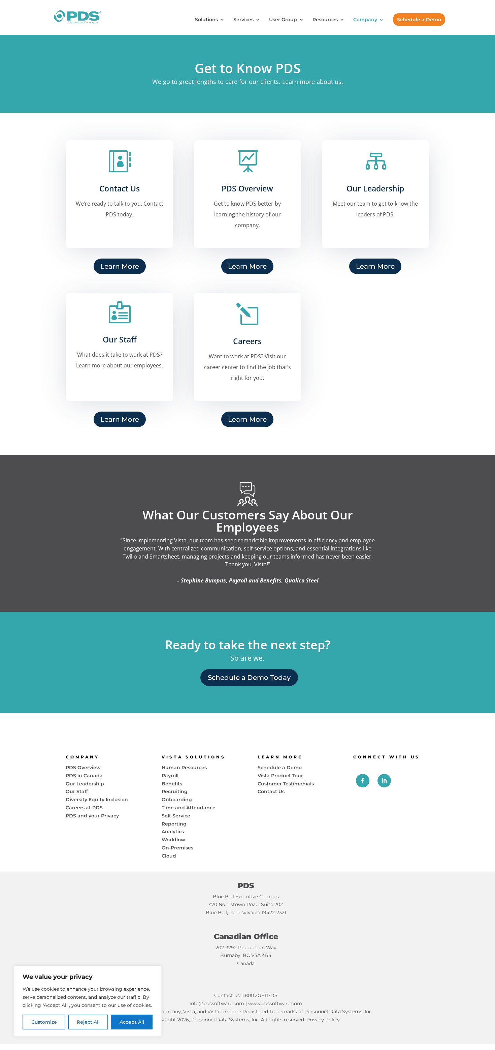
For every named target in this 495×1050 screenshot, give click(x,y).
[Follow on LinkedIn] (384, 780)
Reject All (88, 1022)
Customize (44, 1022)
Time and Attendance (189, 808)
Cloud (169, 856)
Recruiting (175, 791)
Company (365, 20)
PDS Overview (83, 767)
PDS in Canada (84, 776)
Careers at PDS (84, 808)
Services (243, 20)
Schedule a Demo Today (249, 677)
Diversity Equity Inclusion (97, 800)
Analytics (173, 832)
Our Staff (77, 791)
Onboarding (177, 800)
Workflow (173, 840)
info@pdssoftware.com (217, 1003)
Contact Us (271, 791)
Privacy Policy (323, 1020)
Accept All (132, 1022)
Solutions (206, 20)
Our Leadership (85, 784)
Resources (325, 20)
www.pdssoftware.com (275, 1003)
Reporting (174, 824)
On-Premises (177, 848)
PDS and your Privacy (92, 816)
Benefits (172, 784)
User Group (283, 20)
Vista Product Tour (280, 776)
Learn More (119, 266)
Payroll (170, 776)
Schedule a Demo (419, 20)
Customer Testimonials (286, 784)
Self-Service (176, 816)
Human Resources (184, 767)
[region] (87, 1001)
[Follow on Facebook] (362, 780)
